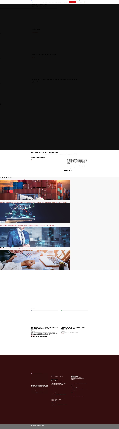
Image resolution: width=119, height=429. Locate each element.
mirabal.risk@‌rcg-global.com (77, 378)
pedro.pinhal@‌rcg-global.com (60, 376)
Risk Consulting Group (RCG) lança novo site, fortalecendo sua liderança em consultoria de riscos (44, 327)
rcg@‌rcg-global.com (64, 383)
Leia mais (32, 335)
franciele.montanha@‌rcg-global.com (63, 377)
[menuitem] (43, 2)
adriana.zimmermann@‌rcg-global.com (58, 383)
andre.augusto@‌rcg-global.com (60, 382)
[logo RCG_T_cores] (32, 2)
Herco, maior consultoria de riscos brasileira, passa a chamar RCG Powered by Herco (73, 327)
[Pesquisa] (78, 2)
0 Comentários (33, 331)
